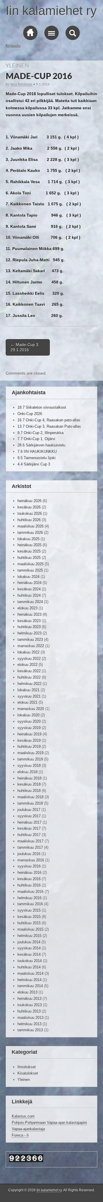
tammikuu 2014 (30, 986)
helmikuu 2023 (29, 633)
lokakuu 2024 (28, 576)
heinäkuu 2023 (29, 614)
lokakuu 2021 (28, 690)
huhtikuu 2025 (29, 557)
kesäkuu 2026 (29, 507)
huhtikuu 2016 (29, 885)
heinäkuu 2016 (29, 872)
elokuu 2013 (27, 992)
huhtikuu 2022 (29, 677)
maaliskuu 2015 (30, 929)
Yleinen (17, 66)
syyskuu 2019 (29, 728)
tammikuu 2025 (30, 570)
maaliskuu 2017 (30, 841)
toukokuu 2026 (29, 513)
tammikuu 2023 (30, 639)
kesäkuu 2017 (29, 828)
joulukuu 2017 (28, 809)
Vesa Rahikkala (21, 84)
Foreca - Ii (20, 1135)
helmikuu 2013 (29, 1024)
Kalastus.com (23, 1116)
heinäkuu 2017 (29, 822)
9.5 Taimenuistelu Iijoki (36, 458)
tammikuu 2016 (30, 904)
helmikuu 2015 (29, 936)
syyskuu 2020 (29, 721)
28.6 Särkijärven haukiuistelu (41, 445)
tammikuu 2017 (30, 847)
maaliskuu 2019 (30, 753)
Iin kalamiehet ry (51, 10)
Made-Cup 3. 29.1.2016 (25, 347)
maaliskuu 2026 (30, 526)
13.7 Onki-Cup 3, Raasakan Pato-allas (49, 426)
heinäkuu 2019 (29, 734)
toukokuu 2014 (29, 961)
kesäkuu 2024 (29, 589)
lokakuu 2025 (28, 539)
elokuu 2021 (27, 702)
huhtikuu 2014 (29, 967)
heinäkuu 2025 (29, 545)
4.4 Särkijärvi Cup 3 (33, 464)
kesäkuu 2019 (29, 740)
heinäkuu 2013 (29, 998)
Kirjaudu (13, 45)
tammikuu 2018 (30, 803)
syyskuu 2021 (29, 696)
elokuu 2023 (27, 608)
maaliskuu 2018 (30, 797)
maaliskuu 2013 (30, 1017)
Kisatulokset (27, 1073)
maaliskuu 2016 (30, 891)
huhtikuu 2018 (29, 790)
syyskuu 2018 (29, 765)
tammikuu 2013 (30, 1030)
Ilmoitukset (26, 1067)
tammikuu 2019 (30, 759)
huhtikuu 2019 (29, 746)
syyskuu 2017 (29, 816)
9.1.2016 (43, 84)
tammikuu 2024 (30, 602)
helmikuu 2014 (29, 980)
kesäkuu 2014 (29, 954)
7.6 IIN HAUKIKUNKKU (37, 451)
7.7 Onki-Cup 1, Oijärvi (36, 439)
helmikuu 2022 (29, 683)
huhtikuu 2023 (29, 627)
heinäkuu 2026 (29, 501)
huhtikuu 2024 (29, 595)
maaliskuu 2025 (30, 564)
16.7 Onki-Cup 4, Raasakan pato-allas (48, 420)
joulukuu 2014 (28, 942)
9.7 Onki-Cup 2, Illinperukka (40, 433)
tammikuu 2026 (30, 532)
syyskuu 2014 (29, 948)
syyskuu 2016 (29, 866)
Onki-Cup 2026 (29, 414)
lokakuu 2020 (28, 715)
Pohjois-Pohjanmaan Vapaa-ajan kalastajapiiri (49, 1122)
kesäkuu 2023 (29, 621)
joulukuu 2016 (28, 854)
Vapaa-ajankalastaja (28, 1129)
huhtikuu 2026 (29, 520)
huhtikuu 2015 (29, 923)
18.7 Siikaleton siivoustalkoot (41, 407)
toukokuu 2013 (29, 1005)
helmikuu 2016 (29, 898)
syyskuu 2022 (29, 658)
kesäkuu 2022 (29, 671)
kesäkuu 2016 (29, 879)
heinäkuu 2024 (29, 583)
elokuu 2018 (27, 772)
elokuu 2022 (27, 664)
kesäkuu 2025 (29, 551)
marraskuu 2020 (30, 709)
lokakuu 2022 (28, 652)
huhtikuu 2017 (29, 835)
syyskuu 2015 (29, 910)
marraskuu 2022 (30, 646)
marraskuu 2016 (30, 860)
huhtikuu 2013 (29, 1011)
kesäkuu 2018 (29, 784)
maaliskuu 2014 (30, 973)
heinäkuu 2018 (29, 778)
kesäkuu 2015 (29, 916)
